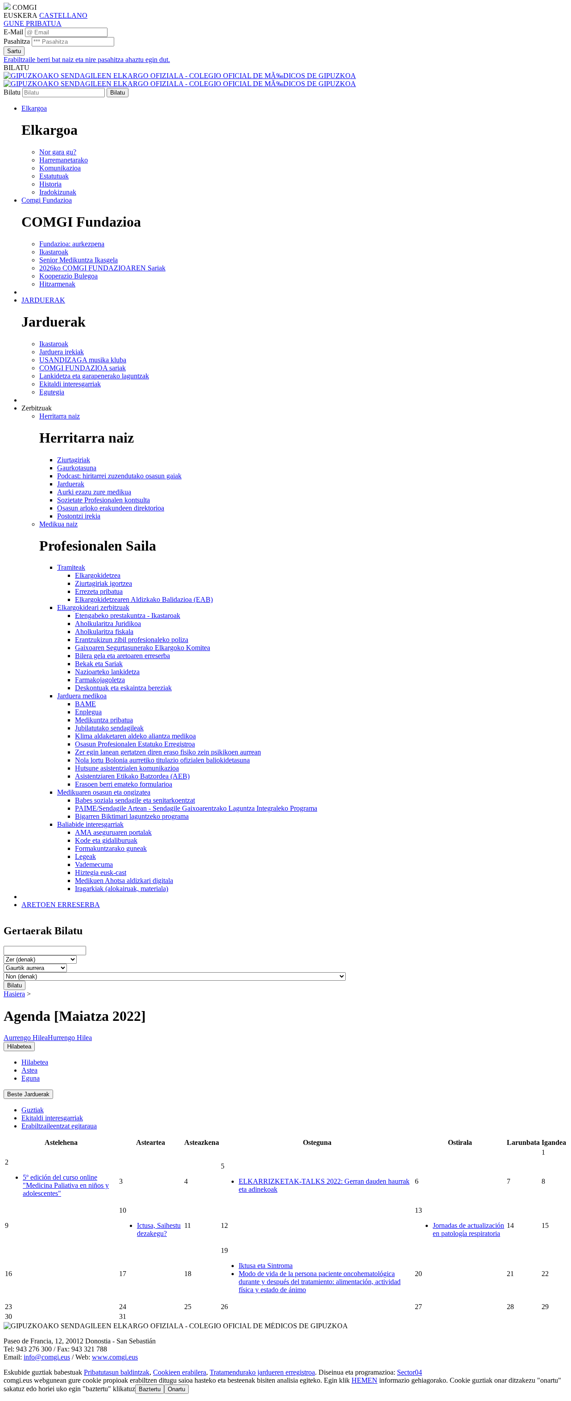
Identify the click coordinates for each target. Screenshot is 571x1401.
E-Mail (13, 32)
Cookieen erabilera (179, 1372)
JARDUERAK (43, 300)
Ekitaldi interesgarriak (52, 1118)
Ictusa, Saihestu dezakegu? (159, 1229)
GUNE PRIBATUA (33, 23)
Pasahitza (17, 41)
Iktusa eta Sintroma (266, 1265)
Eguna (30, 1078)
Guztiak (32, 1110)
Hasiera (14, 994)
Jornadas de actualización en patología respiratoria (468, 1229)
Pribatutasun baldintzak (116, 1372)
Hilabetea (34, 1062)
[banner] (180, 79)
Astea (29, 1070)
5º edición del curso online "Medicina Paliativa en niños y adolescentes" (66, 1185)
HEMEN (364, 1380)
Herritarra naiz (59, 416)
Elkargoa (34, 108)
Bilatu (12, 92)
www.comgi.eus (115, 1357)
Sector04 (409, 1372)
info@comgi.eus (47, 1357)
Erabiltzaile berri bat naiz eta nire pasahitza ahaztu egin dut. (87, 59)
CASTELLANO (63, 15)
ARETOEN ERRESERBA (60, 904)
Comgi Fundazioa (46, 200)
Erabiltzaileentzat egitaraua (59, 1126)
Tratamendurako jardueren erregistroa (262, 1372)
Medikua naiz (58, 524)
